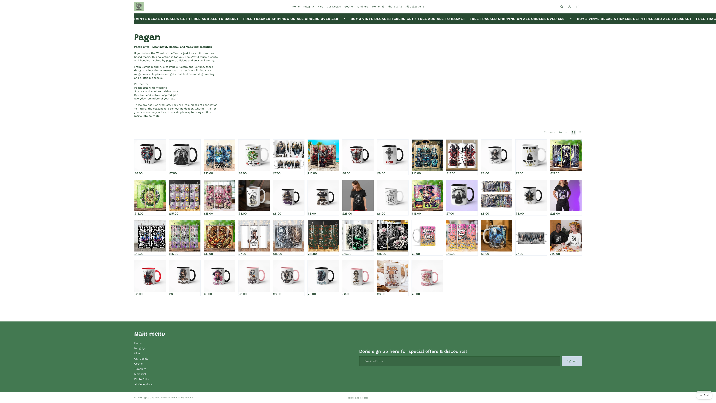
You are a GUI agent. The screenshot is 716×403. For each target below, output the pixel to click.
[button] (562, 132)
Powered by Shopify (182, 397)
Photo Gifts (141, 379)
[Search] (562, 7)
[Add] (229, 165)
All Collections (143, 384)
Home (138, 343)
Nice (137, 353)
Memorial (140, 373)
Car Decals (141, 358)
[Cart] (578, 7)
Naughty (139, 348)
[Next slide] (162, 155)
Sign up (572, 361)
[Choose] (160, 165)
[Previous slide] (138, 155)
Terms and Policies (358, 397)
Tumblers (140, 368)
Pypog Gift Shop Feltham (156, 397)
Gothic (138, 363)
